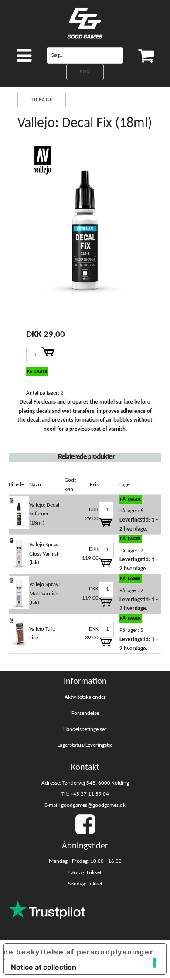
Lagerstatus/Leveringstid (85, 745)
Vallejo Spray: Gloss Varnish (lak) (44, 554)
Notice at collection (43, 967)
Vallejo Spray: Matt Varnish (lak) (44, 594)
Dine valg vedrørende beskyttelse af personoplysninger (78, 951)
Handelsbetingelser (85, 729)
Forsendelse (85, 713)
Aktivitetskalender (85, 697)
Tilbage (41, 100)
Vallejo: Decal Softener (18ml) (44, 514)
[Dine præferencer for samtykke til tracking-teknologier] (154, 962)
